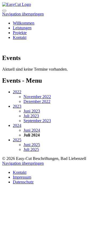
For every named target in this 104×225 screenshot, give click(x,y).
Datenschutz (23, 182)
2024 (17, 125)
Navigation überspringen (23, 14)
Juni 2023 (31, 111)
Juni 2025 (31, 144)
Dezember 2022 (36, 101)
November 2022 (37, 96)
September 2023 (37, 120)
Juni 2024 (31, 130)
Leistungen (22, 28)
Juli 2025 (31, 149)
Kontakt (19, 37)
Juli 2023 (31, 116)
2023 (17, 106)
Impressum (22, 177)
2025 (17, 140)
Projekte (20, 32)
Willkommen (23, 23)
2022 (17, 92)
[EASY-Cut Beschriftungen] (16, 4)
